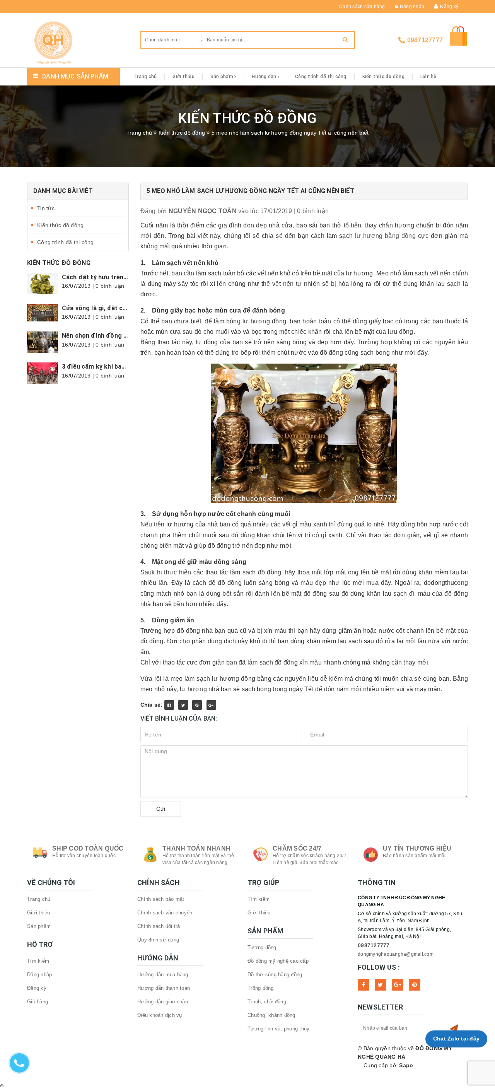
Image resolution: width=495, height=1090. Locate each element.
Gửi (160, 809)
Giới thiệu (183, 76)
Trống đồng (261, 988)
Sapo (406, 1065)
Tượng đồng (262, 947)
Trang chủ (145, 76)
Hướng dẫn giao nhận (162, 1002)
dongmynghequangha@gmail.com (396, 954)
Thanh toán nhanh (196, 848)
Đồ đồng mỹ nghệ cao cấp (278, 961)
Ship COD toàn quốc (88, 848)
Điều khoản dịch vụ (159, 1015)
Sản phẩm (222, 76)
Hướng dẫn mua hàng (162, 974)
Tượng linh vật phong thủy (278, 1029)
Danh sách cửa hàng (362, 6)
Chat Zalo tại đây (456, 1038)
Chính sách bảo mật (160, 899)
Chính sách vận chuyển (164, 913)
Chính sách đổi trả (158, 926)
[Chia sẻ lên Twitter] (183, 705)
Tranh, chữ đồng (267, 1002)
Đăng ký (449, 6)
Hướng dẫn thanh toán (163, 988)
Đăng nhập (412, 6)
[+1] (211, 705)
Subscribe (454, 1028)
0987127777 (425, 40)
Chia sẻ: (151, 705)
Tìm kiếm (38, 961)
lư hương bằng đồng (385, 235)
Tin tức (46, 208)
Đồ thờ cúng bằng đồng (275, 974)
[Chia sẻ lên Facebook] (169, 705)
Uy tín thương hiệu (417, 848)
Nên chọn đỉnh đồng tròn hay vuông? (116, 335)
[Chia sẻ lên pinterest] (197, 705)
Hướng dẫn (265, 76)
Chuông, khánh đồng (271, 1015)
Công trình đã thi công (320, 76)
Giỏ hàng (37, 1002)
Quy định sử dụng (158, 940)
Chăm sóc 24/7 (297, 848)
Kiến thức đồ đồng (383, 76)
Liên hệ (428, 76)
